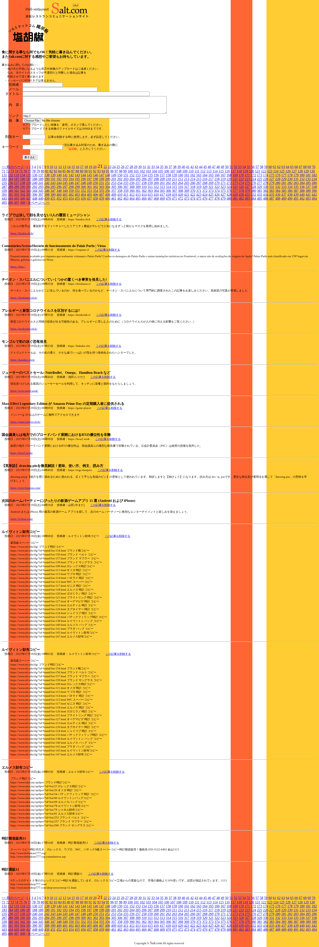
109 (184, 171)
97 (116, 171)
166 (217, 175)
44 (200, 167)
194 (71, 179)
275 (247, 183)
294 (46, 187)
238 (22, 183)
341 (16, 191)
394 (22, 194)
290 (22, 187)
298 (71, 187)
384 (277, 191)
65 (292, 167)
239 (28, 183)
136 (34, 175)
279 (271, 183)
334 (290, 187)
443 (4, 198)
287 (4, 187)
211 (174, 179)
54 (244, 167)
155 (150, 175)
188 (34, 179)
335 (296, 187)
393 (16, 194)
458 (95, 198)
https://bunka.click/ (22, 233)
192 (59, 179)
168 (229, 175)
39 (179, 167)
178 (290, 175)
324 (229, 187)
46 (209, 167)
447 (28, 198)
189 (40, 179)
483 (247, 198)
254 (119, 183)
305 (113, 187)
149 (113, 175)
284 (302, 183)
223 (247, 179)
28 (131, 167)
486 (265, 198)
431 (247, 194)
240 (34, 183)
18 (86, 167)
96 (112, 171)
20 (95, 167)
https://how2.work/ (21, 453)
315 (174, 187)
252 (107, 183)
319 (198, 187)
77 (29, 171)
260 (156, 183)
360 (132, 191)
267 (198, 183)
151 (125, 175)
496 (10, 202)
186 (22, 179)
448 (34, 198)
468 (156, 198)
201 (113, 179)
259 (150, 183)
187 (28, 179)
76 (25, 171)
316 (180, 187)
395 (28, 194)
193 (65, 179)
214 (192, 179)
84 (60, 171)
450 (46, 198)
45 (205, 167)
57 (257, 167)
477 (211, 198)
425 (211, 194)
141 (65, 175)
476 (204, 198)
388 (302, 191)
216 (204, 179)
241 (40, 183)
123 (269, 171)
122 (263, 171)
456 (83, 198)
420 (180, 194)
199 (101, 179)
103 (148, 171)
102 (142, 171)
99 (125, 171)
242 (46, 183)
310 (144, 187)
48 (218, 167)
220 (229, 179)
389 (308, 191)
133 (16, 175)
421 (186, 194)
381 (259, 191)
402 (71, 194)
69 (309, 167)
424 (204, 194)
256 (132, 183)
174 (265, 175)
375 (223, 191)
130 (312, 171)
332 (277, 187)
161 (186, 175)
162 (192, 175)
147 (101, 175)
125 (281, 171)
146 (95, 175)
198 (95, 179)
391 (4, 194)
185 (16, 179)
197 (89, 179)
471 (174, 198)
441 (308, 194)
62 (279, 167)
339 (4, 191)
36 (166, 167)
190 (46, 179)
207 (150, 179)
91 (90, 171)
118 (239, 171)
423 (198, 194)
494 (314, 198)
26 (122, 167)
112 (203, 171)
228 (277, 179)
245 (65, 183)
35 (161, 167)
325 (235, 187)
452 (59, 198)
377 (235, 191)
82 (51, 171)
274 (241, 183)
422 (192, 194)
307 (125, 187)
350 (71, 191)
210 (168, 179)
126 (288, 171)
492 (302, 198)
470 (168, 198)
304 (107, 187)
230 (290, 179)
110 (191, 171)
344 (34, 191)
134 (22, 175)
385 (283, 191)
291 (28, 187)
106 (166, 171)
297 (65, 187)
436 (277, 194)
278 (265, 183)
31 (144, 167)
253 (113, 183)
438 (290, 194)
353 (89, 191)
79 (38, 171)
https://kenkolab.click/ (23, 328)
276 (253, 183)
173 (259, 175)
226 (265, 179)
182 (314, 175)
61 (274, 167)
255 (125, 183)
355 (101, 191)
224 (253, 179)
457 (89, 198)
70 (313, 167)
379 (247, 191)
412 (132, 194)
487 (271, 198)
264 (180, 183)
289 (16, 187)
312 (156, 187)
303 (101, 187)
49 (222, 167)
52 (235, 167)
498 (22, 202)
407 (101, 194)
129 (306, 171)
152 (132, 175)
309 (138, 187)
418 (168, 194)
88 (77, 171)
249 (89, 183)
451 (53, 198)
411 (125, 194)
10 (51, 167)
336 (302, 187)
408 (107, 194)
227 (271, 179)
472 (180, 198)
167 (223, 175)
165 (211, 175)
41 (187, 167)
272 (229, 183)
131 (4, 175)
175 (271, 175)
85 (64, 171)
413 (138, 194)
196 (83, 179)
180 (302, 175)
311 (150, 187)
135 (28, 175)
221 (235, 179)
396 (34, 194)
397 (40, 194)
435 (271, 194)
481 (235, 198)
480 (229, 198)
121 (257, 171)
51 (231, 167)
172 (253, 175)
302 (95, 187)
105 (160, 171)
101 (136, 171)
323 (223, 187)
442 (314, 194)
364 (156, 191)
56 (253, 167)
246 (71, 183)
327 (247, 187)
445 (16, 198)
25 (118, 167)
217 (211, 179)
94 (103, 171)
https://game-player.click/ (25, 421)
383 (271, 191)
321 (211, 187)
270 (217, 183)
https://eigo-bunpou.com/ (25, 487)
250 (95, 183)
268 (204, 183)
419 (174, 194)
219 (223, 179)
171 (247, 175)
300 (83, 187)
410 (119, 194)
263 (174, 183)
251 (101, 183)
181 (308, 175)
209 (162, 179)
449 (40, 198)
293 (40, 187)
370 (192, 191)
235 (4, 183)
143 (77, 175)
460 (107, 198)
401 (65, 194)
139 (53, 175)
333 (283, 187)
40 (183, 167)
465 (138, 198)
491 (296, 198)
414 (144, 194)
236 (10, 183)
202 (119, 179)
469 (162, 198)
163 (198, 175)
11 (56, 167)
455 (77, 198)
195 (77, 179)
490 (290, 198)
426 (217, 194)
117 (233, 171)
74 (16, 171)
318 (192, 187)
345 (40, 191)
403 (77, 194)
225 (259, 179)
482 (241, 198)
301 (89, 187)
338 (314, 187)
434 (265, 194)
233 (308, 179)
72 (8, 171)
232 (302, 179)
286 (314, 183)
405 (89, 194)
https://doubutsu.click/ (23, 297)
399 (53, 194)
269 (211, 183)
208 (156, 179)
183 (4, 179)
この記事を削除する (109, 219)
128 (300, 171)
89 (81, 171)
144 (83, 175)
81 (47, 171)
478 (217, 198)
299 (77, 187)
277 (259, 183)
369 (186, 191)
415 (150, 194)
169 (235, 175)
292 (34, 187)
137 (40, 175)
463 (125, 198)
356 (107, 191)
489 (283, 198)
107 (172, 171)
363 (150, 191)
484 (253, 198)
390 (314, 191)
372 (204, 191)
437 (283, 194)
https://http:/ (17, 266)
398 (46, 194)
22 (105, 167)
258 (144, 183)
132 (10, 175)
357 (113, 191)
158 (168, 175)
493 (308, 198)
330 (265, 187)
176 (277, 175)
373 (211, 191)
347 (53, 191)
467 (150, 198)
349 (65, 191)
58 (261, 167)
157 (162, 175)
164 (204, 175)
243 (53, 183)
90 (86, 171)
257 (138, 183)
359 (125, 191)
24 (114, 167)
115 (221, 171)
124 (275, 171)
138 (46, 175)
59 (266, 167)
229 (283, 179)
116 (227, 171)
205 (138, 179)
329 (259, 187)
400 (59, 194)
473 (186, 198)
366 (168, 191)
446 (22, 198)
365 (162, 191)
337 (308, 187)
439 (296, 194)
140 (59, 175)
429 (235, 194)
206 (144, 179)
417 (162, 194)
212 (180, 179)
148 (107, 175)
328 (253, 187)
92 (94, 171)
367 (174, 191)
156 (156, 175)
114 (215, 171)
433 (259, 194)
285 (308, 183)
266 (192, 183)
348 (59, 191)
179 (296, 175)
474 (192, 198)
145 (89, 175)
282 (290, 183)
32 (148, 167)
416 (156, 194)
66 (296, 167)
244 (59, 183)
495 (4, 202)
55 (248, 167)
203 (125, 179)
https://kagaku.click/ (22, 359)
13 (64, 167)
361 (138, 191)
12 (60, 167)
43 (196, 167)
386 (290, 191)
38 (174, 167)
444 (10, 198)
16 (77, 167)
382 (265, 191)
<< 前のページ (13, 167)
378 (241, 191)
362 (144, 191)
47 (213, 167)
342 (22, 191)
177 (283, 175)
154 (144, 175)
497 (16, 202)
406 (95, 194)
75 (21, 171)
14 (69, 167)
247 (77, 183)
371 (198, 191)
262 (168, 183)
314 (168, 187)
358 (119, 191)
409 (113, 194)
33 (153, 167)
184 (10, 179)
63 (283, 167)
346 (46, 191)
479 (223, 198)
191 (53, 179)
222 (241, 179)
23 (109, 167)
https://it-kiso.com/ (21, 518)
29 (135, 167)
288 (10, 187)
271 (223, 183)
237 (16, 183)
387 (296, 191)
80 (42, 171)
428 (229, 194)
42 (192, 167)
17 (82, 167)
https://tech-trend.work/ (24, 390)
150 (119, 175)
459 (101, 198)
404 (83, 194)
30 (140, 167)
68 (305, 167)
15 (73, 167)
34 (157, 167)
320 (204, 187)
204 (132, 179)
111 (196, 171)
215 (198, 179)
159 (174, 175)
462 (119, 198)
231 (296, 179)
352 (83, 191)
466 (144, 198)
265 (186, 183)
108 (178, 171)
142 (71, 175)
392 (10, 194)
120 (251, 171)
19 (90, 167)
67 (300, 167)
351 (77, 191)
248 (83, 183)
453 (65, 198)
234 (314, 179)
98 (120, 171)
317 (186, 187)
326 (241, 187)
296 (59, 187)
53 (240, 167)
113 (209, 171)
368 (180, 191)
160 (180, 175)
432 (253, 194)
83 (55, 171)
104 (154, 171)
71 (3, 171)
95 (107, 171)
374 (217, 191)
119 (245, 171)
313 (162, 187)
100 (130, 171)
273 (235, 183)
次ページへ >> (39, 202)
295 (53, 187)
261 (162, 183)
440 (302, 194)
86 (68, 171)
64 (287, 167)
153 (138, 175)
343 (28, 191)
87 (73, 171)
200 (107, 179)
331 (271, 187)
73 (12, 171)
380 (253, 191)
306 (119, 187)
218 (217, 179)
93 (99, 171)
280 (277, 183)
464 (132, 198)
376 (229, 191)
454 (71, 198)
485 (259, 198)
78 (34, 171)
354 (95, 191)
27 (127, 167)
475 (198, 198)
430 (241, 194)
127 (294, 171)
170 (241, 175)
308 (132, 187)
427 (223, 194)
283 (296, 183)
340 (10, 191)
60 (270, 167)
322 (217, 187)
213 (186, 179)
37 (170, 167)
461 (113, 198)
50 (227, 167)
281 (283, 183)
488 (277, 198)
